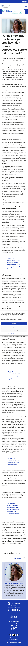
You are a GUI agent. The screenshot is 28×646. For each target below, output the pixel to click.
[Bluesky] (19, 610)
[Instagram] (15, 610)
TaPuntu (19, 642)
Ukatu (14, 327)
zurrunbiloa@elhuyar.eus (14, 607)
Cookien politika (9, 333)
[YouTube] (8, 610)
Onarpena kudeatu (14, 330)
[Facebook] (13, 610)
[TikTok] (17, 610)
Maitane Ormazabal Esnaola (14, 583)
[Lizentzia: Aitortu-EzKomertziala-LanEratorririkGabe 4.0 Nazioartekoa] (14, 635)
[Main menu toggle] (26, 6)
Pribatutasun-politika (17, 333)
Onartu (14, 323)
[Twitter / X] (10, 610)
